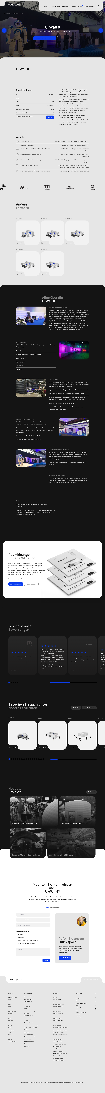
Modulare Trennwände (58, 1020)
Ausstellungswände (28, 1034)
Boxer (9, 1004)
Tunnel (10, 1037)
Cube (9, 1018)
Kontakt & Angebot (89, 6)
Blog (77, 1005)
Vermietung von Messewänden (60, 1053)
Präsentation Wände (29, 1041)
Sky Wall (10, 1023)
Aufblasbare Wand (12, 997)
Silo (9, 1016)
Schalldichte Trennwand (58, 1032)
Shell (9, 999)
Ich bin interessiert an (22, 931)
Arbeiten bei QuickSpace (81, 1003)
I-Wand (10, 1025)
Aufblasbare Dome (57, 1009)
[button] (47, 6)
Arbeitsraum (27, 1013)
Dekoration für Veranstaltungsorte (32, 1025)
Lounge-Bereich (28, 1032)
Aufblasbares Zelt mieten (58, 1004)
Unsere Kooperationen (81, 1012)
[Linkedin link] (95, 997)
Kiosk (9, 1002)
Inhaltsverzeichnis (78, 1082)
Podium (26, 1043)
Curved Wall (11, 1030)
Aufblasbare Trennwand (58, 1051)
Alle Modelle (76, 707)
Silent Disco (27, 1046)
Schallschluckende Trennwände (60, 1030)
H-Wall (9, 1034)
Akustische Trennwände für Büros (60, 1027)
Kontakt (50, 117)
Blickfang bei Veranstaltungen (31, 1027)
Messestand (27, 1018)
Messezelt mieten (57, 1055)
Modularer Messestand (58, 1013)
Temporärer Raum (57, 1046)
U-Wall (9, 1027)
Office (9, 1006)
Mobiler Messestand (57, 1011)
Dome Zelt (55, 997)
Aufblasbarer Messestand (58, 1016)
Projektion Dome (12, 1011)
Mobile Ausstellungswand (58, 1023)
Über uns (78, 1000)
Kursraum (26, 1008)
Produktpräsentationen (29, 1004)
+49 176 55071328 (65, 958)
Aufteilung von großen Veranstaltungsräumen (34, 1036)
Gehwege (26, 1020)
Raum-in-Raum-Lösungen (30, 1011)
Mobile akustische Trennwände (60, 1034)
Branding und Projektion (29, 997)
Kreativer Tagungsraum (58, 1041)
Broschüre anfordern (15, 584)
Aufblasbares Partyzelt (58, 1006)
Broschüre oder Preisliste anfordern (44, 38)
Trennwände (27, 1006)
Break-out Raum (28, 1001)
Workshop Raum (28, 999)
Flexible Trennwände (57, 1048)
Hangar (10, 1039)
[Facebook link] (95, 1001)
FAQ (76, 1010)
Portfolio (74, 6)
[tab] (47, 907)
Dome (9, 1009)
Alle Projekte (91, 792)
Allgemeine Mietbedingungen (66, 1082)
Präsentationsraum (57, 1039)
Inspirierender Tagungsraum (59, 1044)
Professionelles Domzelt (58, 1060)
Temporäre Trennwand (58, 1037)
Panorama (10, 1013)
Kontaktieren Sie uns (64, 38)
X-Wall (9, 1032)
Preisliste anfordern (31, 584)
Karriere (80, 6)
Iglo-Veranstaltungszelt (58, 1058)
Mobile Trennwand (57, 1025)
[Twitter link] (95, 994)
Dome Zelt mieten (57, 999)
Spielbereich (27, 1029)
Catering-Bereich (28, 1039)
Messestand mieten (57, 1018)
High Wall (10, 1020)
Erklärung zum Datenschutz (51, 1082)
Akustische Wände (28, 1022)
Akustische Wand (12, 1041)
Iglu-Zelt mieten (56, 1002)
